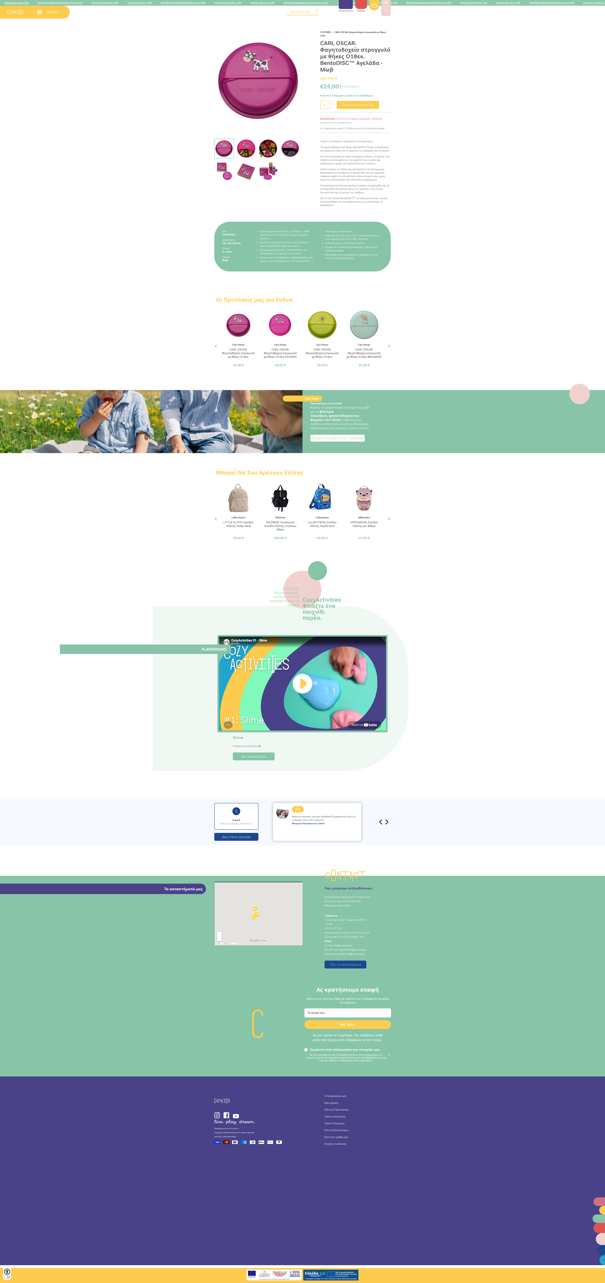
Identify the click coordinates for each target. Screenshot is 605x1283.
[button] (302, 12)
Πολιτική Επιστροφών (336, 1130)
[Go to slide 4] (290, 148)
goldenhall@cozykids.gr (352, 953)
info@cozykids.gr (342, 945)
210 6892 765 (355, 936)
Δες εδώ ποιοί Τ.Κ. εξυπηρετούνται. (336, 122)
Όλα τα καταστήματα (345, 964)
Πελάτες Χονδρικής (335, 1143)
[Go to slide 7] (268, 171)
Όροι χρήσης (331, 1102)
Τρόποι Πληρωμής (334, 1123)
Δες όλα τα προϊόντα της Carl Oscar (337, 438)
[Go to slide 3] (268, 148)
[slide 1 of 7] (258, 81)
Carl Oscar (328, 78)
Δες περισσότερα (253, 756)
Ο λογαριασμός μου (335, 1095)
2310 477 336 (333, 928)
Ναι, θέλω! (348, 1024)
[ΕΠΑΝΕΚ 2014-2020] (274, 1275)
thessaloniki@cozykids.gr (353, 949)
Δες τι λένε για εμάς (236, 837)
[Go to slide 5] (224, 171)
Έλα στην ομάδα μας (336, 1137)
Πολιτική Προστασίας (336, 1109)
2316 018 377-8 (334, 936)
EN (386, 10)
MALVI (236, 1128)
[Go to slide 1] (224, 148)
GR (386, 2)
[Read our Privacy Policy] (389, 1055)
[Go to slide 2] (246, 148)
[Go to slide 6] (246, 171)
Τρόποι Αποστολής (335, 1116)
